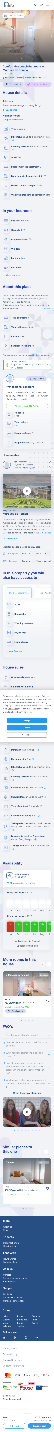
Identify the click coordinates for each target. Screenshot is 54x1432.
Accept (27, 721)
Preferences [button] (26, 712)
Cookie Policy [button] (13, 709)
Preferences (26, 735)
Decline (27, 728)
